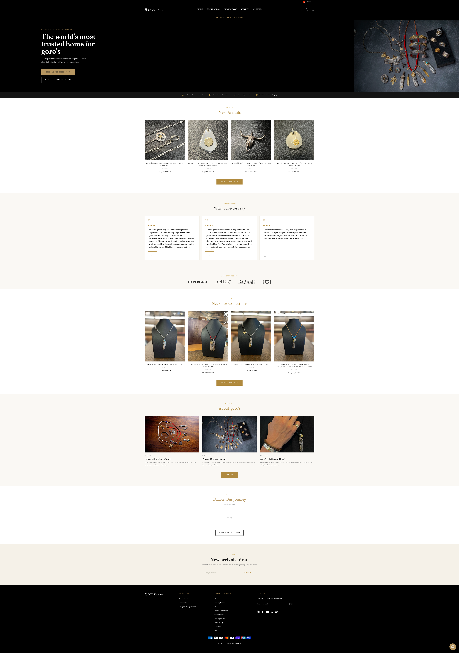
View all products (229, 181)
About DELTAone (185, 599)
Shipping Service (219, 602)
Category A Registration (187, 606)
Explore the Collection (58, 72)
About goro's (213, 9)
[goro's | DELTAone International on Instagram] (258, 612)
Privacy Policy (219, 614)
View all (229, 475)
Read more (152, 250)
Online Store (230, 9)
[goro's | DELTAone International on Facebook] (262, 612)
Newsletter (217, 626)
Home (200, 9)
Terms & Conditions (221, 610)
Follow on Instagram (229, 532)
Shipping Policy (219, 618)
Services (245, 9)
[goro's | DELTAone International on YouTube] (267, 612)
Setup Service (218, 599)
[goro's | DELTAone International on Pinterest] (272, 612)
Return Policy (218, 622)
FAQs (215, 630)
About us (257, 9)
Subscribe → (250, 572)
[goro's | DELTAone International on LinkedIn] (276, 612)
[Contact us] (452, 646)
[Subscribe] (290, 604)
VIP (215, 606)
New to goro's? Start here (58, 80)
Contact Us (183, 602)
